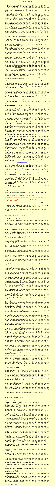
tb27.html (23, 107)
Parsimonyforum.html (38, 447)
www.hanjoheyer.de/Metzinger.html (18, 456)
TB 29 (16, 484)
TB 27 (12, 484)
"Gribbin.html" (10, 439)
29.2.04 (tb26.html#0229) (22, 162)
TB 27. (39, 81)
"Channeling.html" (11, 434)
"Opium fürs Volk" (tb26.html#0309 (19, 42)
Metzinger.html (18, 67)
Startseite (7, 484)
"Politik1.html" (27, 105)
